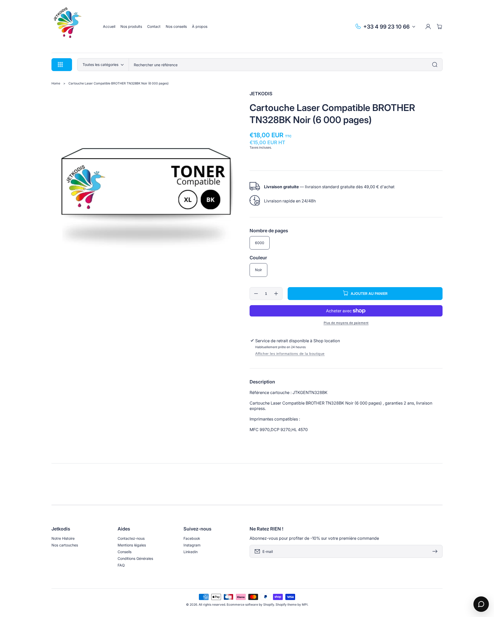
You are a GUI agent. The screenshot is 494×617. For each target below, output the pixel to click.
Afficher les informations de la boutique (290, 354)
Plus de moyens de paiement (346, 323)
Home (55, 83)
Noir (258, 270)
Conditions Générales (135, 558)
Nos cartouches (64, 545)
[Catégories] (436, 64)
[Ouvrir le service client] (481, 604)
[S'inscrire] (436, 551)
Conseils (124, 552)
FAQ (121, 565)
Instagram (191, 545)
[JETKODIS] (72, 26)
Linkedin (190, 552)
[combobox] (286, 64)
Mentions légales (132, 545)
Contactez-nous (131, 538)
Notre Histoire (63, 538)
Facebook (191, 538)
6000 (259, 243)
